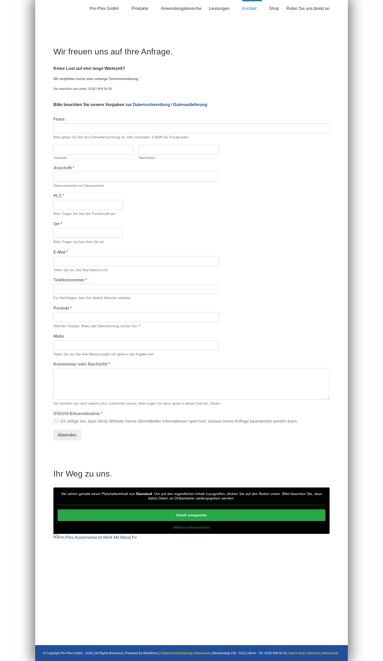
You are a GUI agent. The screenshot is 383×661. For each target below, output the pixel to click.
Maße (58, 336)
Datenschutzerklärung (176, 653)
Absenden (67, 435)
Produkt (62, 308)
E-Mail (60, 252)
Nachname (147, 158)
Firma (59, 119)
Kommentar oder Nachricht (81, 364)
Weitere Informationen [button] (191, 527)
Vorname (60, 158)
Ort (57, 224)
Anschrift (63, 168)
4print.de (313, 653)
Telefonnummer (70, 280)
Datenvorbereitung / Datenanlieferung (170, 104)
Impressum (202, 653)
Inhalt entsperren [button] (191, 515)
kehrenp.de (330, 653)
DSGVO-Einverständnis (77, 413)
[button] (338, 8)
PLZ (58, 196)
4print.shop (297, 653)
